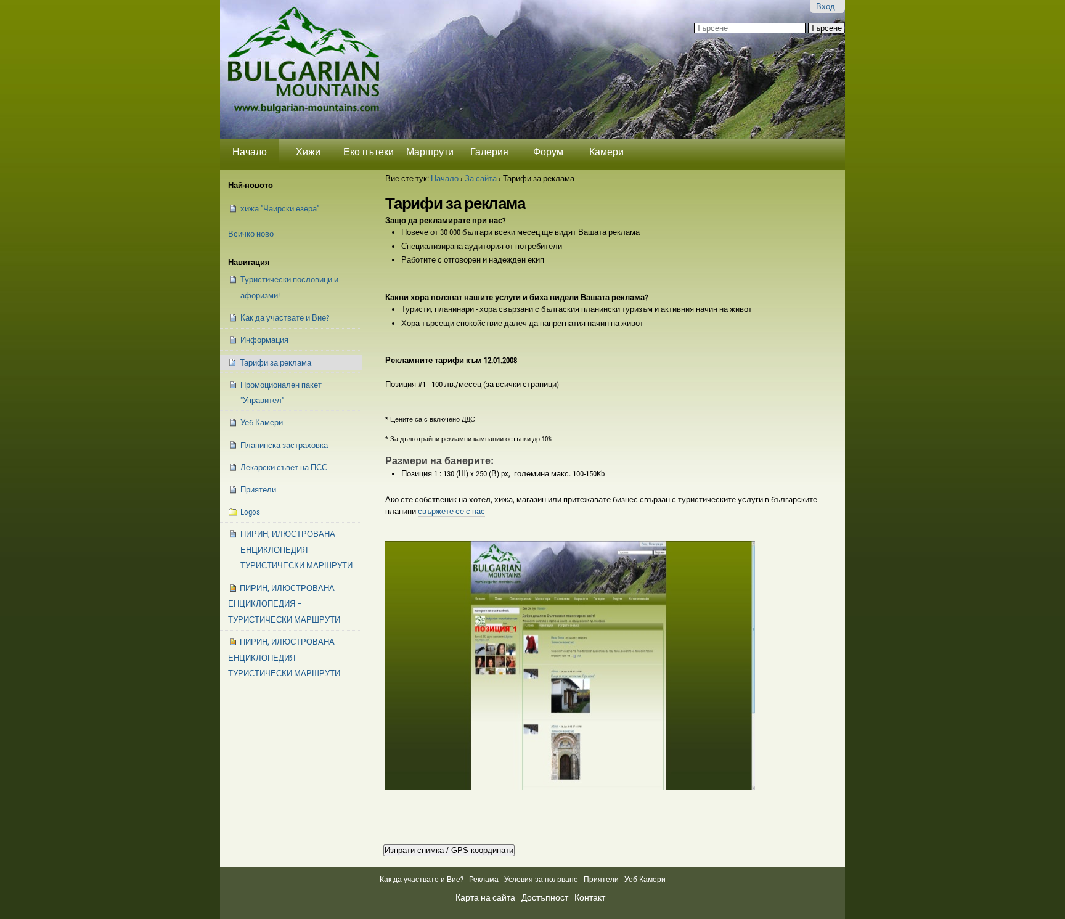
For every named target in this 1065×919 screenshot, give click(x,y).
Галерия (489, 152)
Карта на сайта (485, 897)
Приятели (601, 879)
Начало (249, 152)
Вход (825, 6)
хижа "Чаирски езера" (279, 208)
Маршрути (430, 152)
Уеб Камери (645, 879)
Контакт (589, 897)
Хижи (308, 152)
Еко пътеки (368, 152)
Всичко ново (251, 234)
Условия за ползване (541, 879)
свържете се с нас (451, 511)
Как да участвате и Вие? (421, 879)
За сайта (481, 178)
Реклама (484, 879)
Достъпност (544, 897)
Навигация (249, 262)
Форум (548, 152)
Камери (606, 152)
